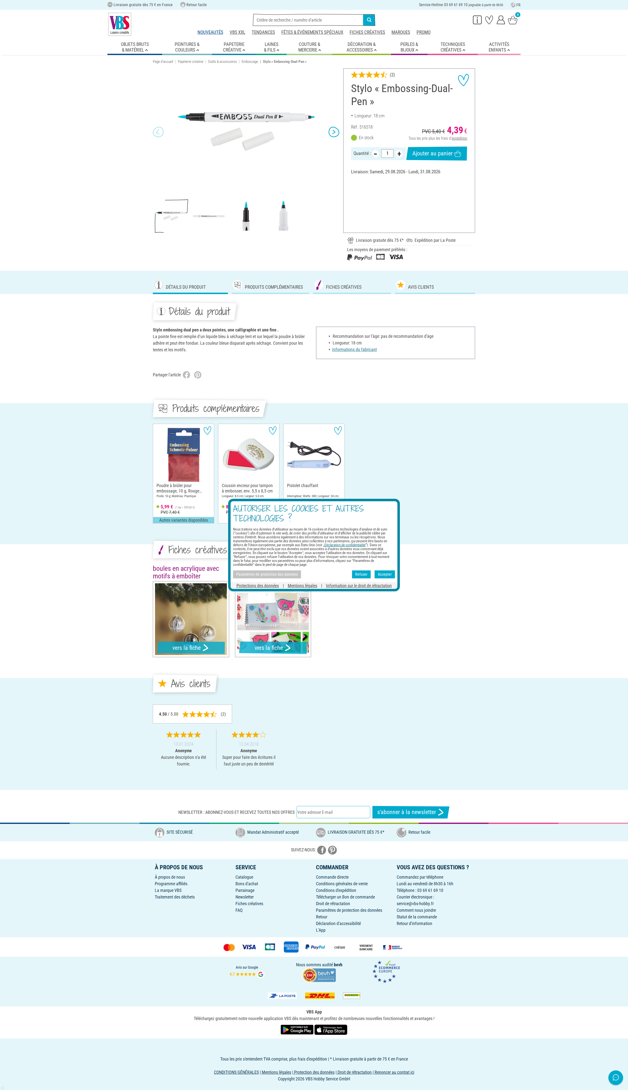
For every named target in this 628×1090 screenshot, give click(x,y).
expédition (459, 138)
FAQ (239, 910)
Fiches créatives (367, 32)
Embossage (250, 61)
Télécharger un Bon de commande (345, 896)
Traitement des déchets (175, 896)
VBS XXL (237, 32)
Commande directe (332, 877)
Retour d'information (414, 923)
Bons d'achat (247, 883)
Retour (321, 916)
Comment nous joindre (416, 910)
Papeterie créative (190, 61)
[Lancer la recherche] (369, 20)
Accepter (385, 574)
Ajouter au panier (432, 153)
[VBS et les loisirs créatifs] (119, 24)
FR (518, 5)
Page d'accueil (163, 61)
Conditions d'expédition (336, 890)
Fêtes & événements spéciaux (312, 32)
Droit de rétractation (333, 903)
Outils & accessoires (222, 61)
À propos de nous (170, 877)
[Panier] (513, 20)
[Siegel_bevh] (319, 974)
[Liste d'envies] (489, 20)
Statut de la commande (417, 916)
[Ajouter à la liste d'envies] (463, 80)
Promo (424, 32)
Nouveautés (210, 32)
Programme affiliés (171, 883)
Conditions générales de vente (342, 883)
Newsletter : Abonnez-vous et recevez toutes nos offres (236, 812)
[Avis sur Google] (247, 971)
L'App (321, 930)
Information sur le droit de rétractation (359, 585)
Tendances (263, 32)
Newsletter (245, 896)
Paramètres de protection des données (349, 910)
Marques (401, 32)
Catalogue (244, 877)
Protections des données (257, 585)
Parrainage (245, 890)
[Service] (477, 20)
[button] (158, 131)
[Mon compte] (501, 20)
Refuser (361, 574)
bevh (338, 964)
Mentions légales (302, 585)
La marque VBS (168, 890)
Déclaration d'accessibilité (338, 923)
